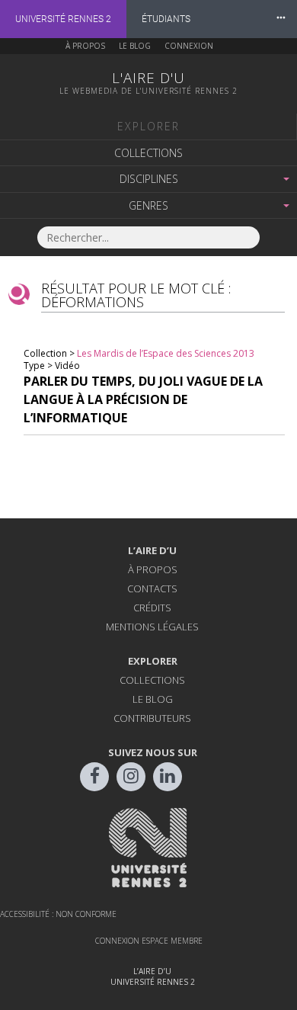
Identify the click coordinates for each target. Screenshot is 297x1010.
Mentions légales (152, 626)
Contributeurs (152, 718)
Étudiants (166, 19)
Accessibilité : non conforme (58, 914)
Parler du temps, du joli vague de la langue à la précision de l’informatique (143, 399)
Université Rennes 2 (63, 19)
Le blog (135, 45)
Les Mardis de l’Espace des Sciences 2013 (165, 353)
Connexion (188, 45)
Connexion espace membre (149, 940)
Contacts (152, 588)
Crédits (152, 607)
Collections (148, 153)
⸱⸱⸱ (281, 18)
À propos (85, 45)
